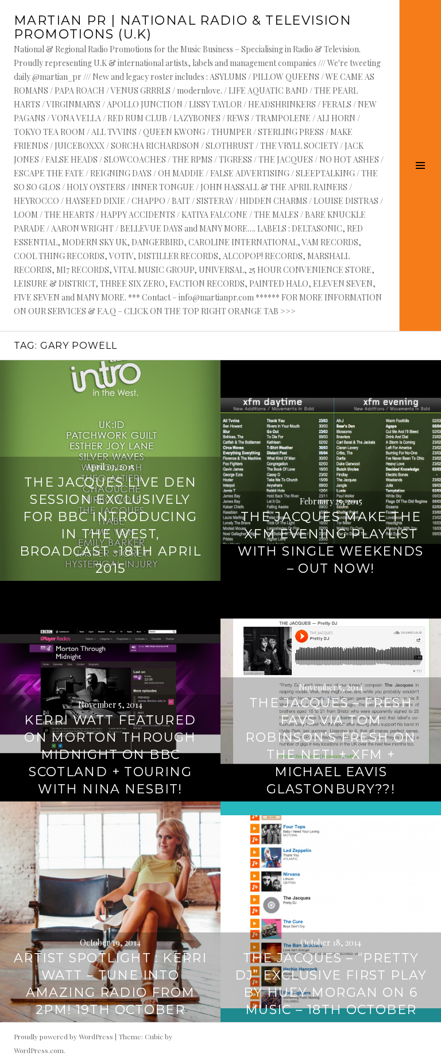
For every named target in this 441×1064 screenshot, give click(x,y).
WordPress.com (39, 1050)
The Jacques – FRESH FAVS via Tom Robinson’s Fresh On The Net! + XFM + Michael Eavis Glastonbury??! (330, 746)
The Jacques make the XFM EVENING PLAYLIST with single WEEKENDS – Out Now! (331, 542)
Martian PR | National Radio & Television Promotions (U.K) (182, 27)
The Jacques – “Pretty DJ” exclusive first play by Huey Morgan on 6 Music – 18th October (331, 983)
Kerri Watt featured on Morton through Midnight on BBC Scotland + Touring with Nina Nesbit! (110, 754)
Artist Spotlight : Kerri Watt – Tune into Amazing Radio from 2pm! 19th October (110, 983)
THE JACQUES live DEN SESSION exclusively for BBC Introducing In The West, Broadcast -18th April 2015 (110, 525)
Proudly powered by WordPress (63, 1036)
